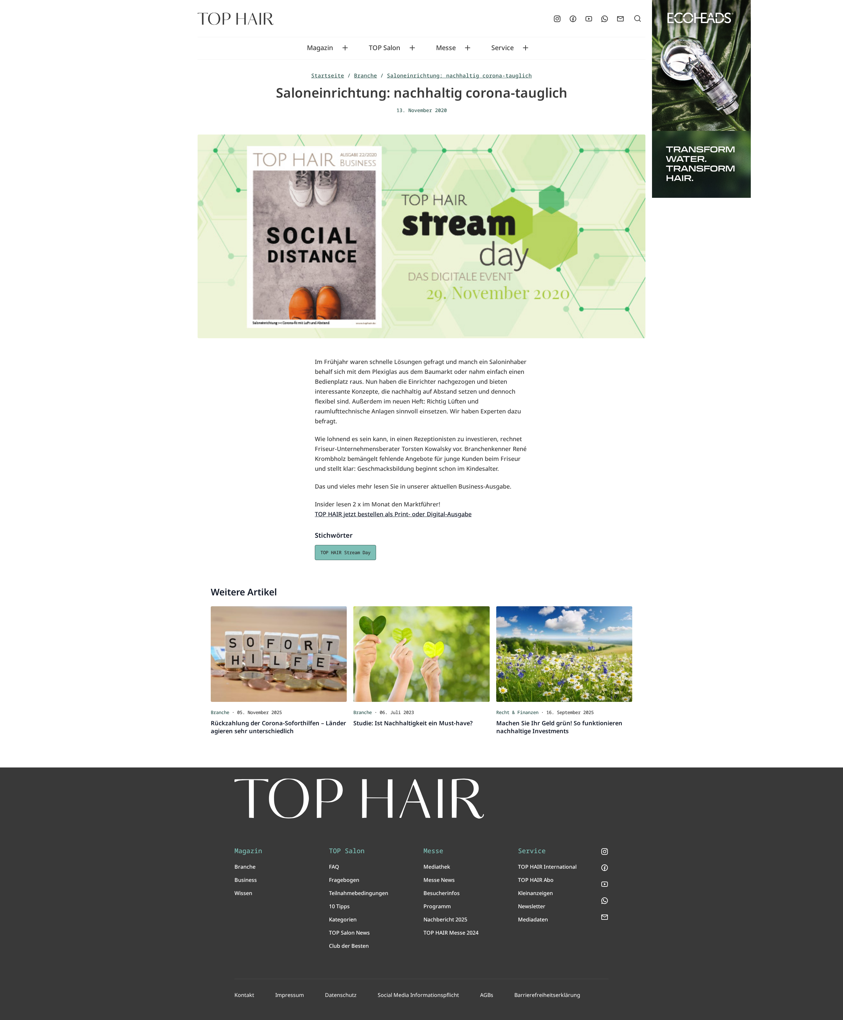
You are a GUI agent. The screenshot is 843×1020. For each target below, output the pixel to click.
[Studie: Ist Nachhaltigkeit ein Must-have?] (421, 654)
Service (502, 48)
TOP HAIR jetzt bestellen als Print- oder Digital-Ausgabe (393, 514)
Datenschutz (341, 995)
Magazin (320, 48)
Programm (437, 906)
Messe (446, 48)
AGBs (486, 995)
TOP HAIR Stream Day (345, 552)
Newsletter (531, 906)
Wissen (243, 893)
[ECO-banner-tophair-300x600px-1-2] (701, 99)
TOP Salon (384, 48)
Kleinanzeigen (535, 893)
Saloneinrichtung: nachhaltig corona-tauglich (459, 75)
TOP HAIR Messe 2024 (450, 932)
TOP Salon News (349, 932)
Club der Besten (349, 945)
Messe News (439, 880)
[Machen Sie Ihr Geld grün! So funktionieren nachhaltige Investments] (564, 654)
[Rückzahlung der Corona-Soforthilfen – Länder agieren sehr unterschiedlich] (279, 654)
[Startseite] (236, 19)
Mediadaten (533, 919)
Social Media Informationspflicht (418, 995)
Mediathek (436, 866)
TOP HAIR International (547, 866)
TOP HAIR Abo (536, 880)
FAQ (334, 866)
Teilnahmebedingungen (358, 893)
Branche (365, 75)
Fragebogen (344, 880)
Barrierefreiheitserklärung (547, 995)
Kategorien (343, 919)
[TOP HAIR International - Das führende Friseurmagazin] (359, 798)
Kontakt (244, 995)
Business (245, 880)
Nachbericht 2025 (445, 919)
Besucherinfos (441, 893)
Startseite (327, 75)
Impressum (289, 995)
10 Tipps (339, 906)
